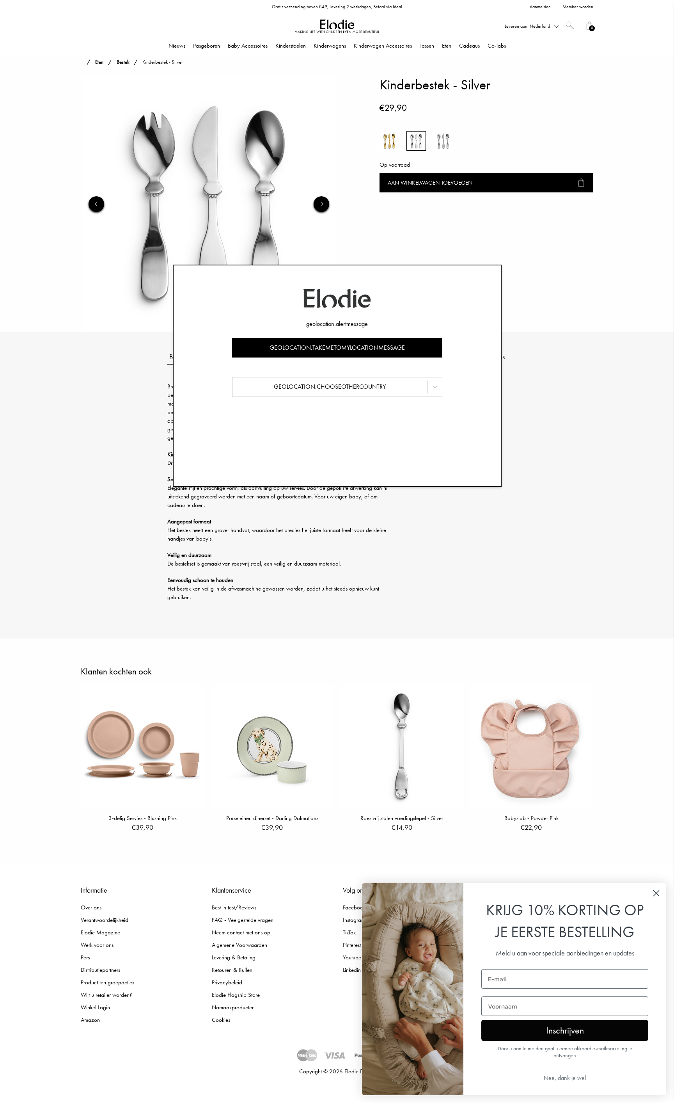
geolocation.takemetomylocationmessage (337, 347)
